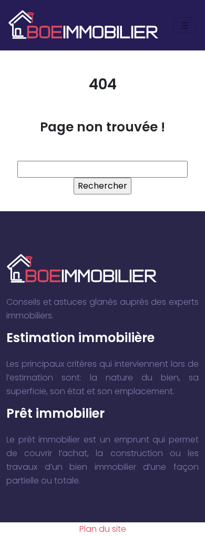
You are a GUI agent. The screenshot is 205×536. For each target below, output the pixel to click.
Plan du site (102, 529)
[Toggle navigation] (185, 25)
